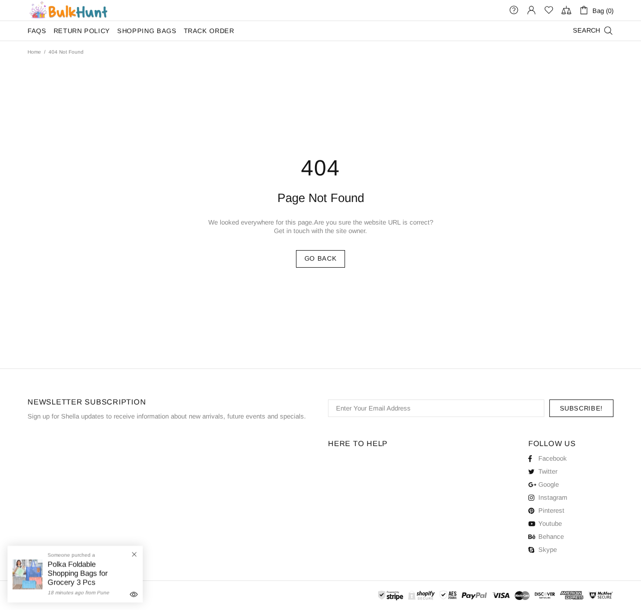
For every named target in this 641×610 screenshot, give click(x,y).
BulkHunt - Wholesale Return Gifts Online (68, 10)
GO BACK (320, 258)
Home (34, 52)
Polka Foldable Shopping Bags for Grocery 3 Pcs (78, 573)
